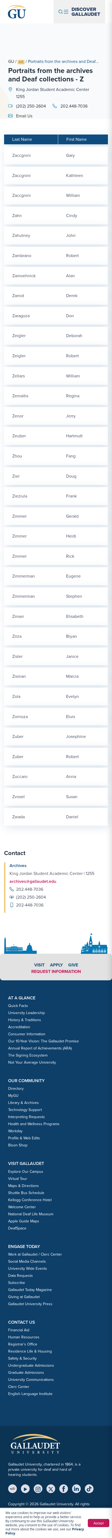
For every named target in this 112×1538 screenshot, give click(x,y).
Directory (16, 1088)
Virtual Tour (17, 1179)
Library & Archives (23, 1103)
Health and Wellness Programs (34, 1124)
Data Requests (20, 1275)
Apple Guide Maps (23, 1221)
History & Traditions (24, 1020)
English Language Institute (30, 1394)
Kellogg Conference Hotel (30, 1200)
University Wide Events (27, 1268)
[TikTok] (89, 1488)
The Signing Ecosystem (28, 1055)
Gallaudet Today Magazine (30, 1290)
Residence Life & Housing (30, 1351)
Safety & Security (22, 1358)
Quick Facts (18, 1006)
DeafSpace (17, 1228)
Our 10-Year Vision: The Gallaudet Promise (43, 1041)
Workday (15, 1131)
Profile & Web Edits (24, 1138)
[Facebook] (63, 1488)
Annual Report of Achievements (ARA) (40, 1048)
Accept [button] (99, 1523)
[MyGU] (12, 1488)
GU (11, 61)
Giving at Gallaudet (24, 1297)
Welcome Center (22, 1207)
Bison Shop (17, 1145)
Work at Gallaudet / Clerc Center (35, 1254)
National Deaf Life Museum (30, 1214)
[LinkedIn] (76, 1488)
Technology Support (25, 1110)
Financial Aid (18, 1330)
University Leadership (26, 1013)
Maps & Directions (23, 1186)
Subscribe (16, 1283)
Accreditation (19, 1027)
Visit (39, 965)
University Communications (31, 1380)
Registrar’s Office (22, 1344)
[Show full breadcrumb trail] (21, 62)
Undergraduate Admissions (31, 1365)
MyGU (13, 1095)
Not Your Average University (32, 1062)
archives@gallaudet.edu (33, 881)
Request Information (56, 971)
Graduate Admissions (26, 1372)
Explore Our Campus (25, 1171)
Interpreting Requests (26, 1117)
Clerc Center (18, 1387)
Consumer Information (26, 1034)
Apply (56, 965)
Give (73, 965)
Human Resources (23, 1337)
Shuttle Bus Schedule (26, 1193)
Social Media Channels (27, 1261)
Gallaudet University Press (30, 1304)
